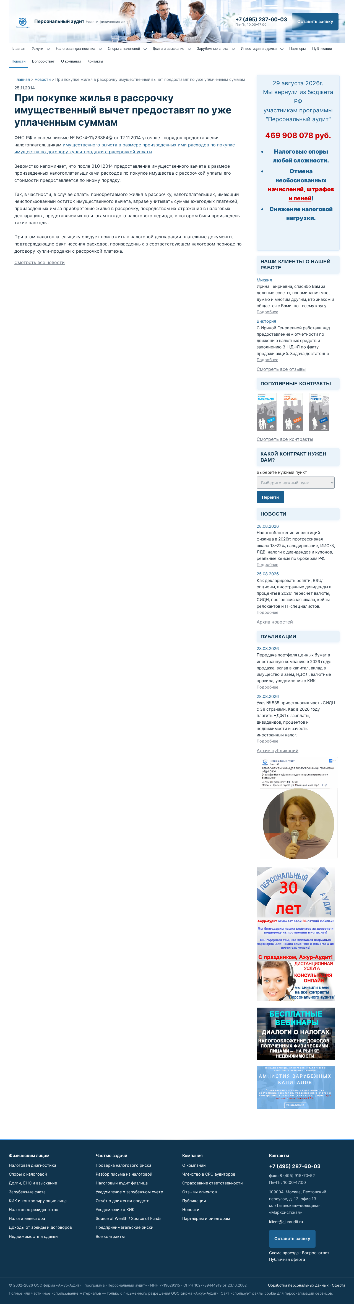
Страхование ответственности (212, 1183)
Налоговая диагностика (75, 48)
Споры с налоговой (124, 48)
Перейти (270, 497)
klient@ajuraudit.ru (286, 1221)
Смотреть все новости (39, 262)
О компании (71, 61)
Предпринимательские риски (124, 1227)
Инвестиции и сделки (259, 48)
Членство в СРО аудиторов (208, 1174)
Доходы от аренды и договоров (40, 1227)
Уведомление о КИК (115, 1209)
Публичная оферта (287, 1259)
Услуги (37, 48)
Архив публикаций (277, 750)
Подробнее (267, 311)
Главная (18, 48)
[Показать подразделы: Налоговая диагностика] (100, 49)
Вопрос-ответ (43, 61)
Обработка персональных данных (298, 1285)
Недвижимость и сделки (33, 1236)
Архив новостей (275, 622)
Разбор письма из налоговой (124, 1174)
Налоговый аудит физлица (122, 1183)
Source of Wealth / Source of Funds (129, 1218)
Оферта (338, 1285)
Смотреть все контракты (285, 439)
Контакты (95, 61)
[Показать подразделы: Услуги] (48, 49)
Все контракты (110, 1236)
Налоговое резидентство (33, 1209)
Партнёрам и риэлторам (206, 1218)
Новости (18, 61)
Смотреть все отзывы (281, 369)
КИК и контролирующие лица (38, 1200)
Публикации (322, 48)
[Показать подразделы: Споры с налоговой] (145, 49)
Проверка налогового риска (123, 1165)
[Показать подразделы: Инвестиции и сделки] (281, 49)
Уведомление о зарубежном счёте (129, 1191)
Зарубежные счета (212, 48)
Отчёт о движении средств (122, 1200)
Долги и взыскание (168, 48)
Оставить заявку (315, 21)
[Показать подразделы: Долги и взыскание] (189, 49)
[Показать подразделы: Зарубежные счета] (233, 49)
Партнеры (297, 48)
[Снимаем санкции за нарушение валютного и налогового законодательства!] (296, 1107)
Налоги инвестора (27, 1218)
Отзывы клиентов (199, 1191)
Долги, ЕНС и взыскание (33, 1183)
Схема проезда (284, 1252)
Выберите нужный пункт (282, 472)
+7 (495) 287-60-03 (295, 1166)
